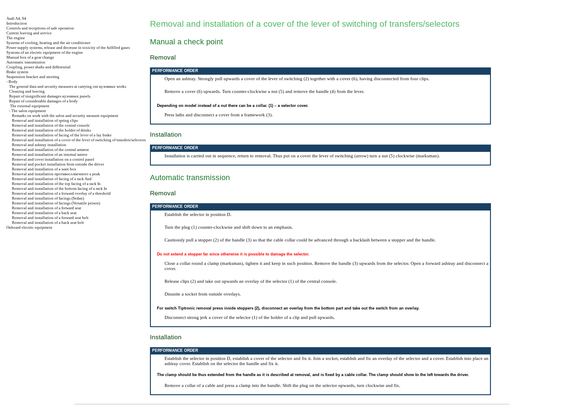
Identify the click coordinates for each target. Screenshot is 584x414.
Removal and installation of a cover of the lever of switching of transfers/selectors (79, 140)
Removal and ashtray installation (39, 144)
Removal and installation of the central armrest (50, 149)
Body (13, 81)
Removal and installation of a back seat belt (48, 222)
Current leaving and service (29, 33)
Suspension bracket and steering (32, 76)
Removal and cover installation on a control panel (53, 159)
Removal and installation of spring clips (45, 120)
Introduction (16, 23)
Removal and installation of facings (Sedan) (48, 198)
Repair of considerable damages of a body (43, 101)
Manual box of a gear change (30, 57)
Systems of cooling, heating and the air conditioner (48, 42)
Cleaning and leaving (27, 91)
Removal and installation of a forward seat (46, 208)
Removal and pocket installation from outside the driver (58, 164)
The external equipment (29, 106)
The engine (15, 38)
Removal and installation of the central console (51, 125)
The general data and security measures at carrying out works (67, 86)
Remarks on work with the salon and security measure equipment (65, 115)
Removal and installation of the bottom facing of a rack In (59, 188)
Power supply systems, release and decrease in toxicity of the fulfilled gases (68, 47)
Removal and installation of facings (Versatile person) (56, 203)
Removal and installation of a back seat (44, 212)
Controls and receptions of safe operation (40, 28)
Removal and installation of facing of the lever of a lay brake (62, 135)
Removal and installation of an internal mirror (49, 154)
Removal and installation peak (56, 174)
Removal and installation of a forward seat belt (50, 217)
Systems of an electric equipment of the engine (44, 52)
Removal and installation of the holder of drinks (51, 130)
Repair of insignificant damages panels (49, 96)
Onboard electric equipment (29, 227)
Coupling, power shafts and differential (38, 67)
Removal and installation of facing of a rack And (52, 178)
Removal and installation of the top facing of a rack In (56, 183)
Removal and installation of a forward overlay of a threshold (61, 193)
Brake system (17, 72)
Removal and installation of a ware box (44, 169)
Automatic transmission (25, 62)
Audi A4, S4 (16, 18)
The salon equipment (28, 110)
